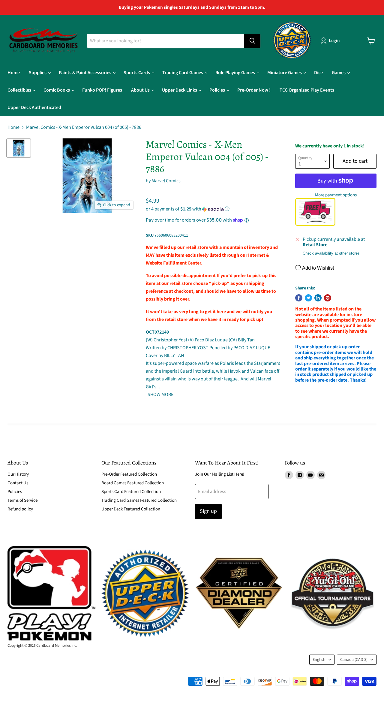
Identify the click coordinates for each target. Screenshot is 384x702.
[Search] (252, 41)
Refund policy (20, 509)
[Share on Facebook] (298, 297)
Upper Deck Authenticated (34, 107)
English (319, 660)
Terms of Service (23, 500)
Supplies (38, 72)
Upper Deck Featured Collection (130, 509)
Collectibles (20, 90)
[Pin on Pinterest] (327, 297)
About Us (141, 90)
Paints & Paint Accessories (85, 72)
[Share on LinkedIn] (318, 297)
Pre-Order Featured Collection (129, 474)
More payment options (336, 195)
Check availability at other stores (331, 253)
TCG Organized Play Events (307, 90)
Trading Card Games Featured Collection (139, 500)
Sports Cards (137, 72)
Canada (354, 660)
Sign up (208, 511)
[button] (213, 209)
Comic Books (57, 90)
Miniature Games (285, 72)
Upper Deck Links (180, 90)
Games (339, 72)
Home (14, 72)
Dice (318, 72)
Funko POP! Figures (102, 90)
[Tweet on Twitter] (308, 297)
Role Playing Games (235, 72)
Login (334, 41)
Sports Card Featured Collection (131, 492)
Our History (18, 474)
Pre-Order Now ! (254, 90)
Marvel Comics (166, 180)
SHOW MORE (160, 394)
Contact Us (18, 483)
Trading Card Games (183, 72)
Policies (217, 90)
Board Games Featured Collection (132, 483)
